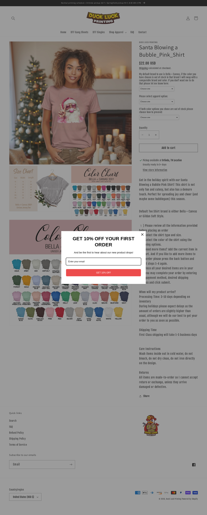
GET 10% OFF (103, 272)
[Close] (142, 234)
